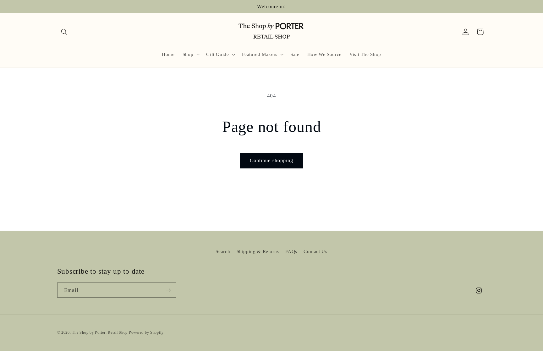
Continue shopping (271, 160)
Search (223, 251)
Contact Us (315, 251)
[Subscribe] (168, 290)
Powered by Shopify (146, 332)
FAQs (291, 251)
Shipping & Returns (258, 251)
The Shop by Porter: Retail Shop (100, 332)
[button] (64, 32)
